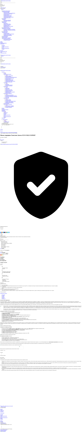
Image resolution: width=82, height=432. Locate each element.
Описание (3, 294)
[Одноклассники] (2, 232)
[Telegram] (9, 232)
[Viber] (5, 232)
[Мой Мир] (3, 232)
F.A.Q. (3, 47)
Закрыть (7, 253)
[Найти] (1, 6)
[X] (4, 232)
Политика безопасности (5, 48)
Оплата (3, 296)
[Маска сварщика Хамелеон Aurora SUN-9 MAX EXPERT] (9, 144)
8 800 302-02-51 (2, 293)
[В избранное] (0, 229)
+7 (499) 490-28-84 (3, 7)
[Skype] (8, 232)
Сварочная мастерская (5, 46)
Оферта (1, 418)
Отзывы (3, 295)
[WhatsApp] (6, 232)
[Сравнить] (0, 230)
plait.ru (6, 293)
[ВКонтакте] (0, 232)
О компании (2, 410)
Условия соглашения (3, 430)
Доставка (3, 45)
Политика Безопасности (3, 429)
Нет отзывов (2, 139)
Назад (5, 72)
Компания (1, 411)
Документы (3, 298)
